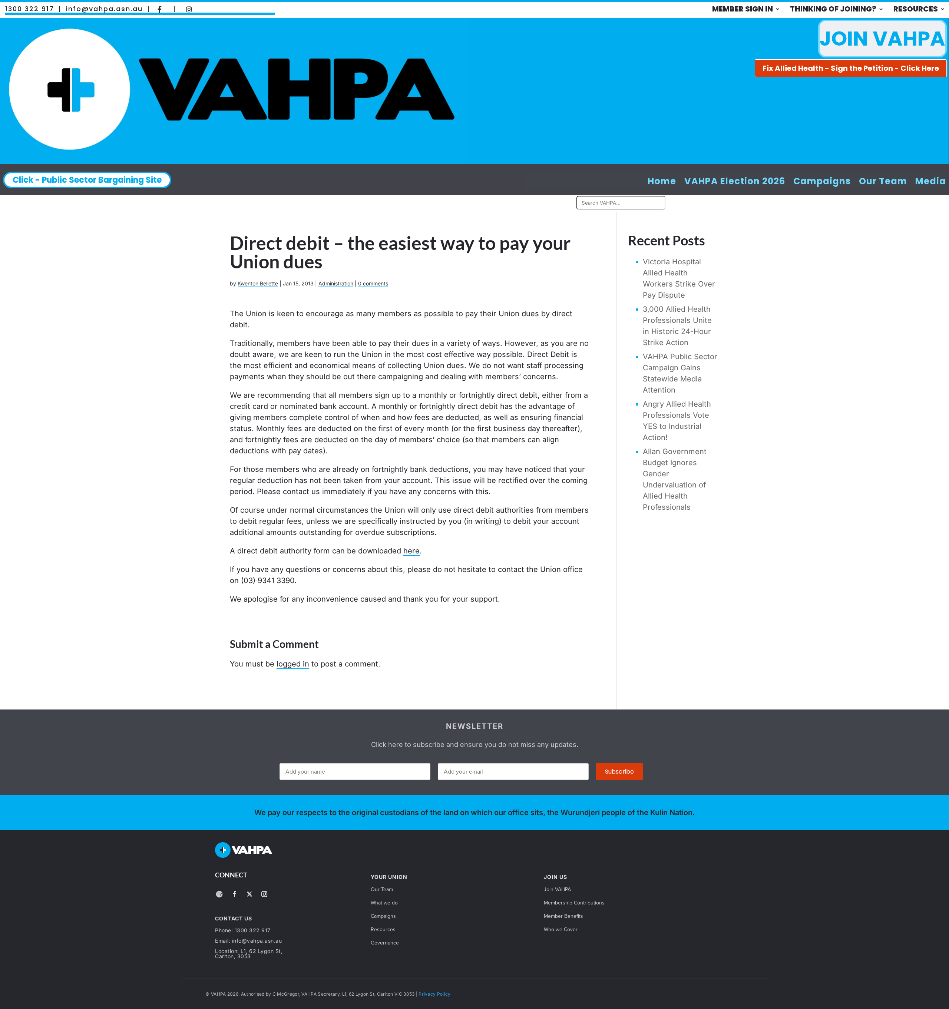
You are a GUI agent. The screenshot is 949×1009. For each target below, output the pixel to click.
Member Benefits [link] (563, 916)
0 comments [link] (373, 283)
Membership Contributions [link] (574, 903)
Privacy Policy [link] (434, 994)
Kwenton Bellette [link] (258, 283)
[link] (159, 9)
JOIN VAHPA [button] (882, 38)
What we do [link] (384, 903)
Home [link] (662, 181)
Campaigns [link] (822, 181)
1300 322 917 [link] (29, 9)
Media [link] (930, 181)
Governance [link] (385, 943)
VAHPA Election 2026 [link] (734, 181)
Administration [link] (335, 283)
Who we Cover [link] (561, 930)
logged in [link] (293, 663)
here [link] (411, 550)
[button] (219, 894)
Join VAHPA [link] (557, 890)
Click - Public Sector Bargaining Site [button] (87, 180)
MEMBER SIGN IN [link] (742, 9)
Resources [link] (915, 9)
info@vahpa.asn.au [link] (104, 9)
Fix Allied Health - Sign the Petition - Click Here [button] (851, 68)
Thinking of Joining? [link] (833, 9)
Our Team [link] (883, 181)
